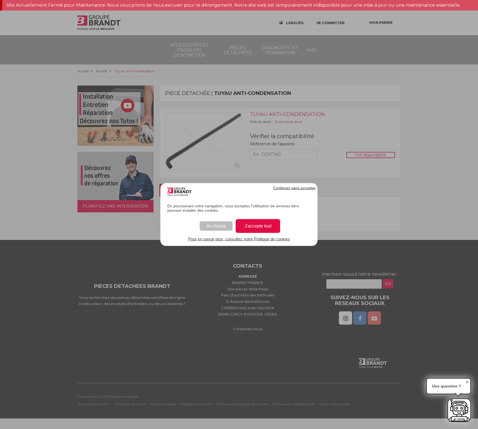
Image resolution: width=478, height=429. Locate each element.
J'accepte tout (258, 226)
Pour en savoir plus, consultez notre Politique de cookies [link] (239, 239)
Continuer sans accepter (294, 188)
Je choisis (216, 226)
